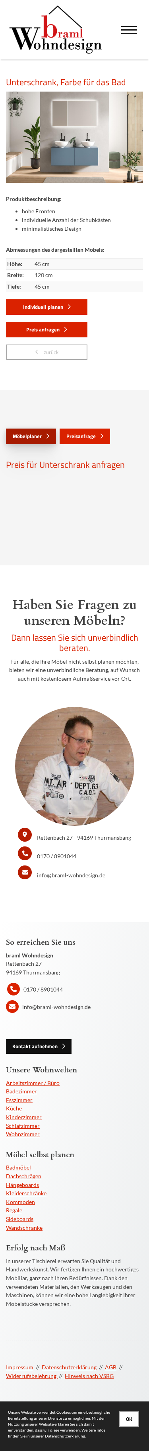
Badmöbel (18, 1167)
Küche (14, 1108)
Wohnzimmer (23, 1134)
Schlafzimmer (23, 1125)
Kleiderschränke (26, 1193)
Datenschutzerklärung (69, 1367)
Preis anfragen (43, 329)
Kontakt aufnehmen (35, 1046)
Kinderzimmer (24, 1117)
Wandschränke (24, 1227)
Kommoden (20, 1201)
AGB (110, 1367)
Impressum (19, 1367)
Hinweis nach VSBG (89, 1376)
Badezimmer (21, 1091)
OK (129, 1419)
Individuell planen (43, 307)
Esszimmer (19, 1100)
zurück (50, 352)
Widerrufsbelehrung (32, 1376)
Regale (14, 1210)
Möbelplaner (27, 436)
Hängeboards (22, 1184)
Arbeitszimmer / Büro (33, 1083)
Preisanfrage (81, 436)
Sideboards (19, 1219)
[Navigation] (129, 30)
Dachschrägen (23, 1176)
